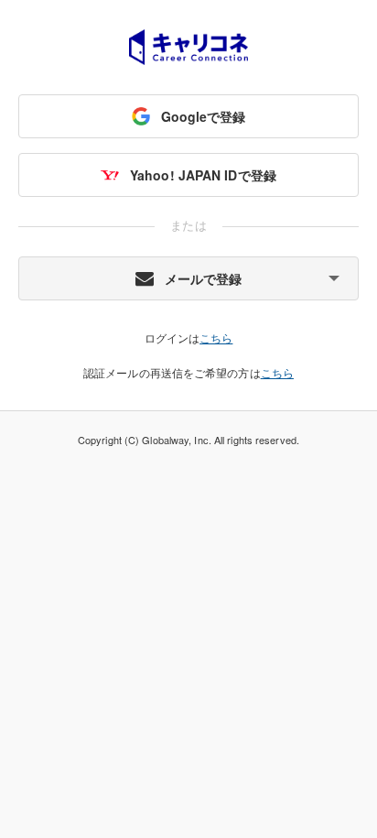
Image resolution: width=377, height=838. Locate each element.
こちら (215, 337)
